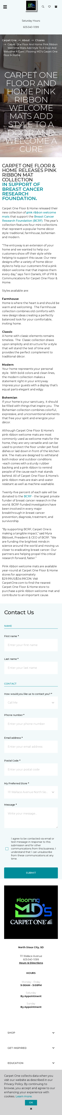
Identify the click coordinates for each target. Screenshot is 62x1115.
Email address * (13, 738)
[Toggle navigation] (5, 7)
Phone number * (14, 715)
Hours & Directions (31, 962)
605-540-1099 (31, 27)
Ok (31, 1102)
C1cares (40, 40)
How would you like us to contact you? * (28, 694)
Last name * (11, 659)
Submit (31, 872)
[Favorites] (49, 7)
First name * (11, 636)
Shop (11, 1032)
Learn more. (24, 1096)
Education (15, 1063)
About (26, 40)
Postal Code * (12, 760)
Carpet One (9, 40)
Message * (10, 805)
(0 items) (56, 6)
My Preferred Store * (16, 783)
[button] (43, 7)
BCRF (28, 496)
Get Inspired (17, 1048)
